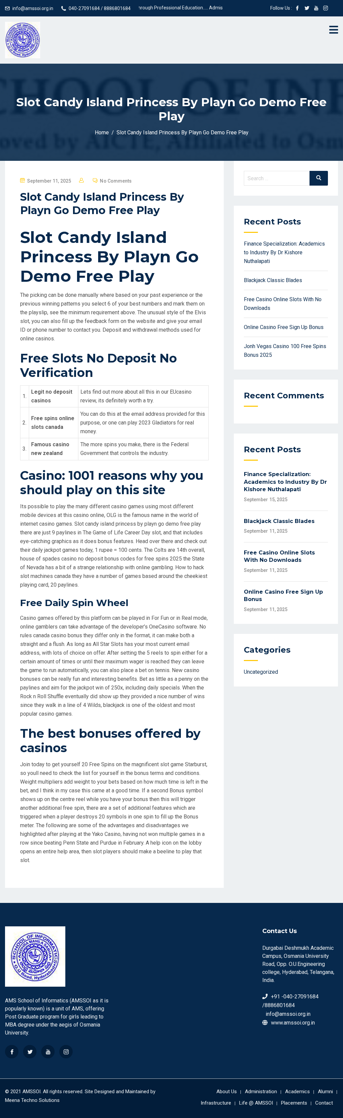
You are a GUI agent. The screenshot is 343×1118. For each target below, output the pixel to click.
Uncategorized (261, 672)
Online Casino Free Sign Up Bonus (284, 327)
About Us (226, 1092)
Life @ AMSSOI (256, 1103)
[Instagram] (66, 1051)
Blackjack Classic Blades (273, 280)
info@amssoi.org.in (32, 8)
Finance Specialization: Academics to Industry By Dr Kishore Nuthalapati (284, 252)
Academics (297, 1092)
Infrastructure (216, 1103)
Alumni (325, 1092)
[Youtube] (48, 1051)
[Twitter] (30, 1051)
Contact (324, 1103)
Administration (261, 1092)
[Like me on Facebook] (297, 8)
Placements (294, 1103)
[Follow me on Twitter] (306, 8)
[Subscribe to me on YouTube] (316, 8)
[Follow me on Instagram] (325, 8)
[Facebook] (11, 1051)
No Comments (116, 181)
